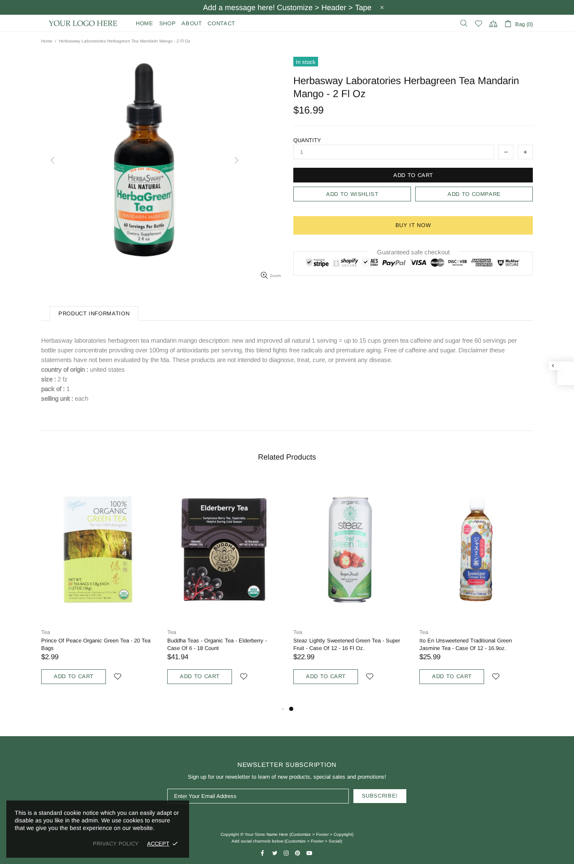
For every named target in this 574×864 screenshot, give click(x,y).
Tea (45, 632)
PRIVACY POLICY (116, 843)
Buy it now (413, 225)
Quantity (307, 140)
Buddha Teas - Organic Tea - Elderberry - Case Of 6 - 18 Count (217, 644)
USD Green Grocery (83, 23)
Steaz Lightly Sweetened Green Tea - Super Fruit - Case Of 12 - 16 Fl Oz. (346, 644)
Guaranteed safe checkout (413, 252)
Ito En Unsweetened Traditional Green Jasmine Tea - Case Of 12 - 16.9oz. (465, 644)
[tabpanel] (350, 590)
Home (47, 41)
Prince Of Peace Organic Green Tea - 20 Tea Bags (95, 644)
